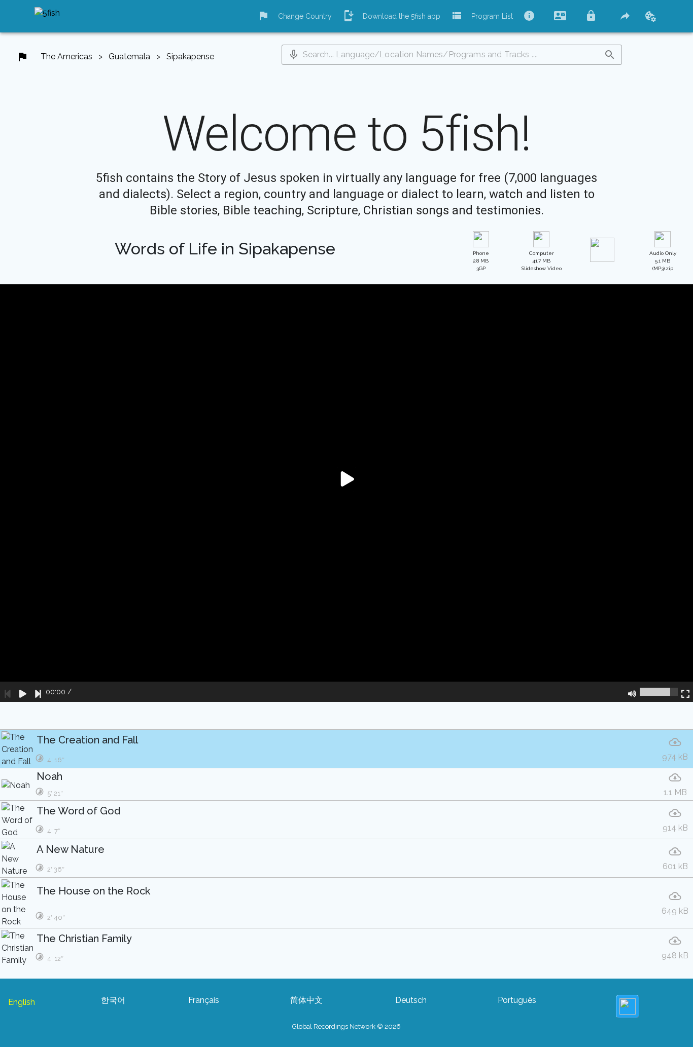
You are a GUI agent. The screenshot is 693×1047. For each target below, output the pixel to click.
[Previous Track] (7, 692)
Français (203, 1000)
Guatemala (129, 56)
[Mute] (632, 692)
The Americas (66, 56)
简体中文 (306, 1000)
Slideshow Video (542, 260)
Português (517, 1000)
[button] (294, 55)
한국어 (113, 1000)
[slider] (659, 692)
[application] (346, 493)
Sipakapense (190, 56)
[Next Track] (38, 692)
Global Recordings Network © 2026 (346, 1026)
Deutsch (411, 1000)
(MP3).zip (662, 260)
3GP (481, 260)
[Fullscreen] (685, 692)
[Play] (22, 692)
